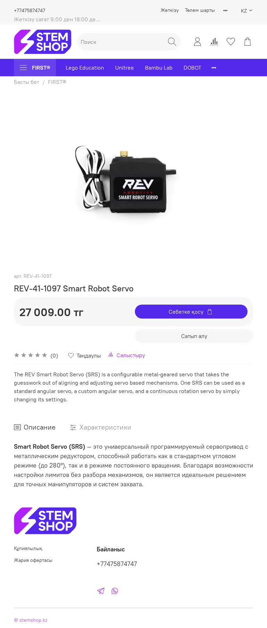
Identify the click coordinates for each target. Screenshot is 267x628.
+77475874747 (29, 10)
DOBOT (192, 67)
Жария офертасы (33, 560)
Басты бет (26, 81)
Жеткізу (170, 10)
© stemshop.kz (30, 620)
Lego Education (85, 67)
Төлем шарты (200, 10)
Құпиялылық (28, 548)
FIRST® (41, 67)
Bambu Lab (158, 67)
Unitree (124, 67)
